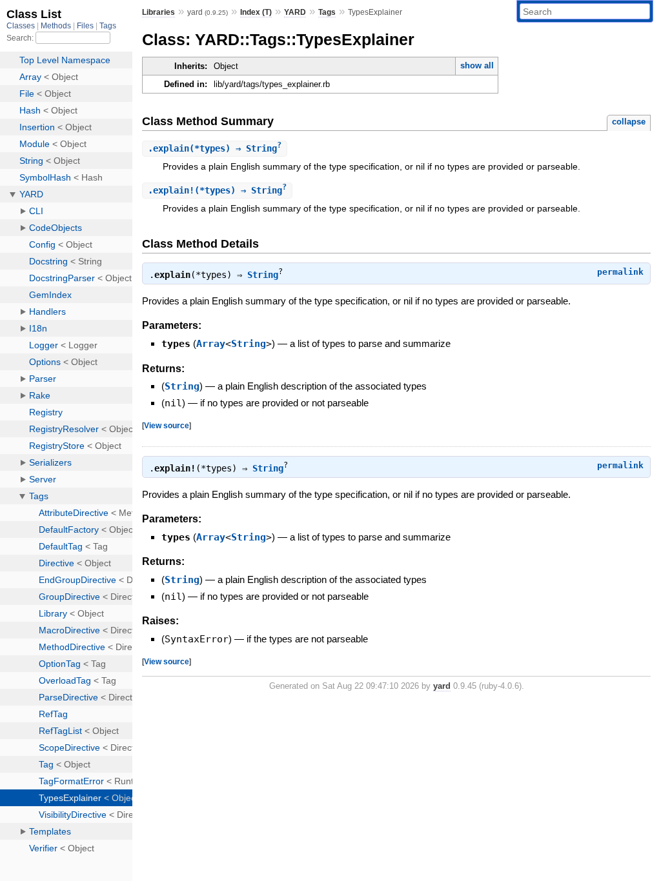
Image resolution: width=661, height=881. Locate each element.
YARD (295, 12)
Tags (327, 12)
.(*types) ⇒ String (214, 148)
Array (210, 344)
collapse (629, 121)
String (262, 275)
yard (442, 686)
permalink (620, 272)
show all (477, 65)
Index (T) (256, 12)
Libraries (158, 12)
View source (166, 425)
